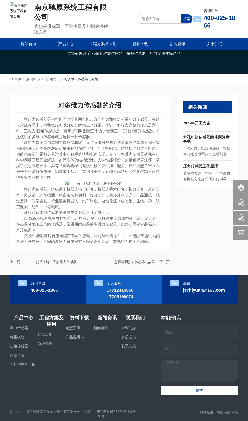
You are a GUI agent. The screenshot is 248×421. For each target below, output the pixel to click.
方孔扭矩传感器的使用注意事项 (206, 139)
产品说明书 (75, 337)
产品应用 (45, 334)
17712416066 (120, 290)
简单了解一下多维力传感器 (56, 262)
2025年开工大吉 (196, 123)
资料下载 (79, 317)
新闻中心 (33, 79)
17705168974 (120, 296)
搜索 (186, 19)
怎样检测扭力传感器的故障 (134, 262)
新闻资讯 (53, 79)
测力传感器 (19, 328)
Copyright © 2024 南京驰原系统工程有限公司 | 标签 (50, 411)
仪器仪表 (17, 355)
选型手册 (73, 328)
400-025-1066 (44, 290)
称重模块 (17, 337)
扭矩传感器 (19, 346)
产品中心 (23, 317)
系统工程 (45, 343)
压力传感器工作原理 (200, 166)
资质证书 (128, 337)
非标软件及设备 (22, 364)
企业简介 (128, 328)
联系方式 (128, 346)
